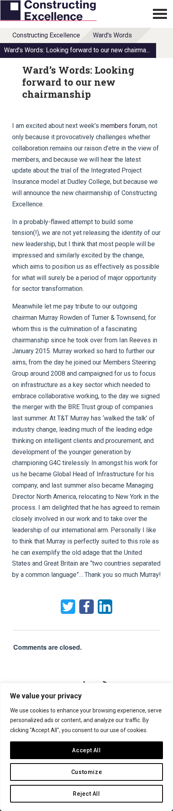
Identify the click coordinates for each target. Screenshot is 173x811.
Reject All (86, 793)
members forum (123, 126)
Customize (86, 772)
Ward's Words (112, 35)
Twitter (68, 606)
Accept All (86, 750)
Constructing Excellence (46, 35)
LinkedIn (105, 606)
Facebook (86, 606)
